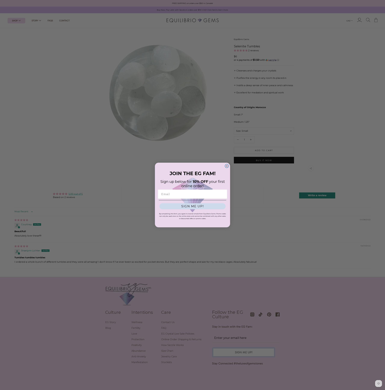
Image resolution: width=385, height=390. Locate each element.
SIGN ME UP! (192, 206)
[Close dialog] (227, 166)
